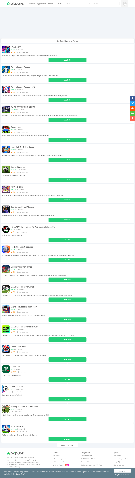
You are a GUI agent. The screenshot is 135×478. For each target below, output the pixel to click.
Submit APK (85, 462)
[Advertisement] (63, 23)
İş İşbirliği (117, 462)
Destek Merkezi (119, 465)
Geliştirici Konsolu (86, 456)
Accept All (122, 471)
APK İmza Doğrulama (59, 459)
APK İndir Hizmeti (58, 462)
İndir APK (67, 240)
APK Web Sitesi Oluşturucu (89, 459)
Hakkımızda (117, 456)
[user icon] (125, 4)
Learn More (20, 474)
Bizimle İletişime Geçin (121, 459)
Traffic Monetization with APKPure (91, 465)
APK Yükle (56, 456)
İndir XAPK (67, 60)
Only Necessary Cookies (122, 475)
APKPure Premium (58, 465)
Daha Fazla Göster (68, 445)
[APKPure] (15, 3)
